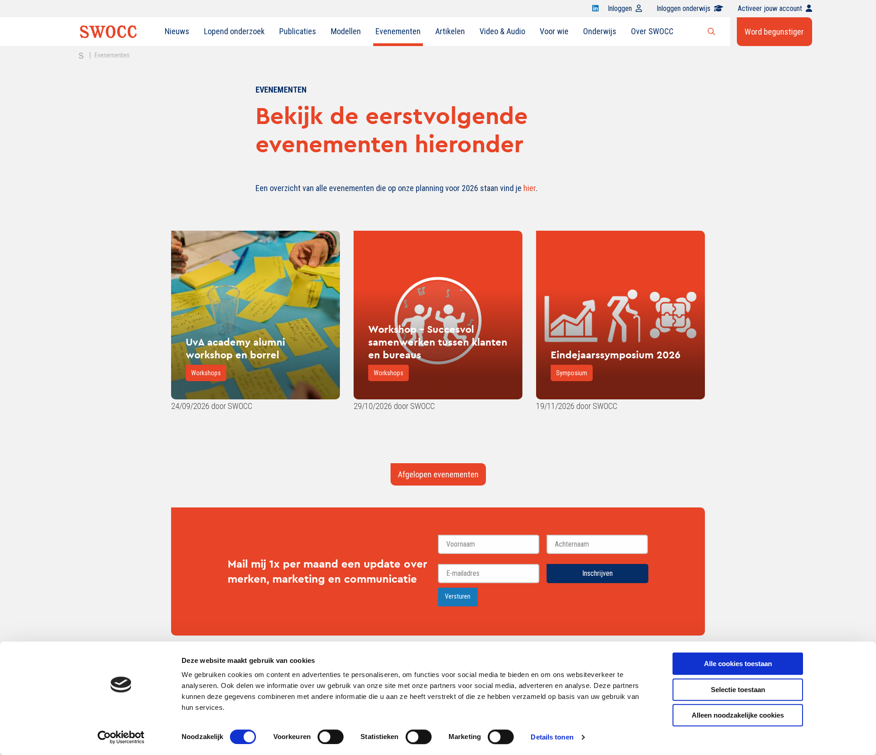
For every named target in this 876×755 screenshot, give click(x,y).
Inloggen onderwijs (683, 8)
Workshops (206, 373)
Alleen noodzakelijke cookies (738, 715)
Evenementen (398, 31)
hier (529, 188)
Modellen (346, 31)
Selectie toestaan (738, 689)
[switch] (331, 736)
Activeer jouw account (770, 8)
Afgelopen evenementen (438, 474)
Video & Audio (502, 31)
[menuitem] (177, 31)
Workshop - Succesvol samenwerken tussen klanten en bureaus (437, 342)
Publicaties (297, 31)
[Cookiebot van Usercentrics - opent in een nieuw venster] (121, 737)
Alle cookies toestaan (738, 663)
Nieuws (177, 31)
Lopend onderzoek (234, 31)
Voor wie (554, 31)
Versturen (457, 596)
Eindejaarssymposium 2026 (615, 354)
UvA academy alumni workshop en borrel (235, 348)
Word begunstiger (774, 31)
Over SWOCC (652, 31)
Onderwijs (599, 31)
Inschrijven (597, 573)
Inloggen (620, 8)
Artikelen (450, 31)
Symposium (571, 373)
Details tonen (552, 737)
